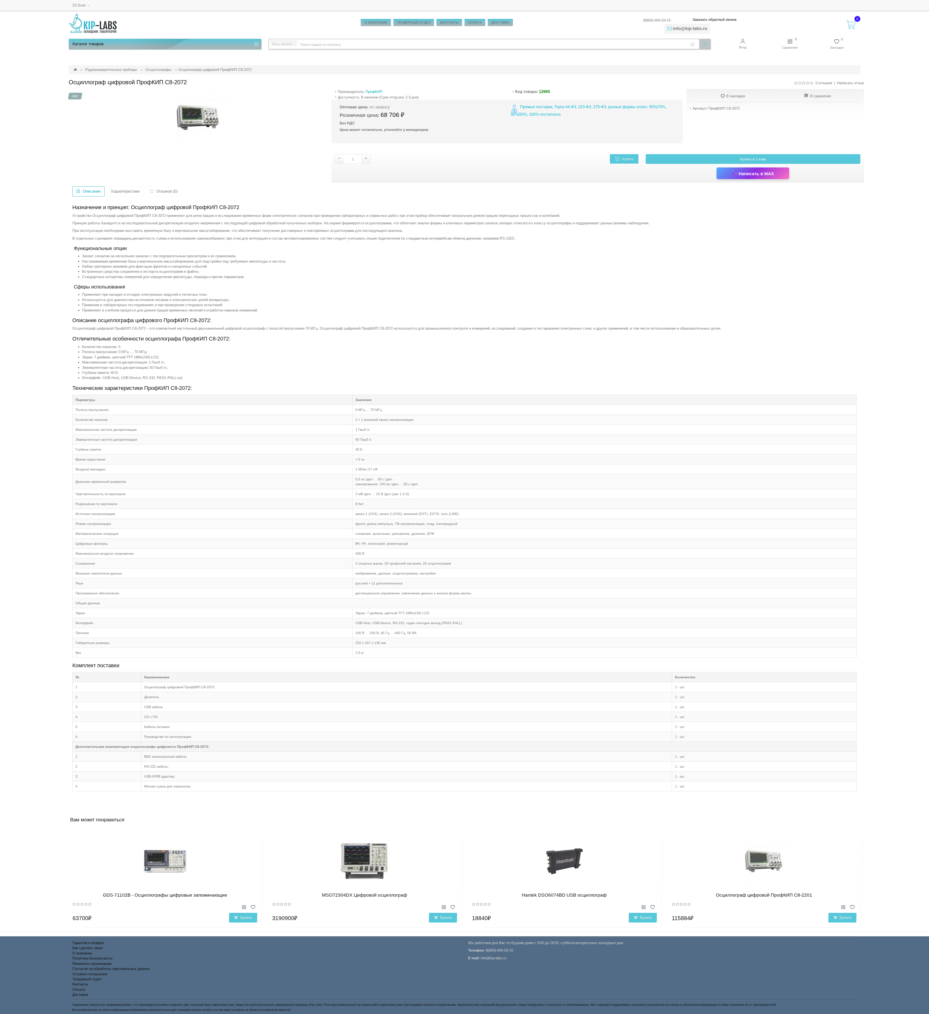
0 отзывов (824, 83)
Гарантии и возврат (88, 943)
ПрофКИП (374, 92)
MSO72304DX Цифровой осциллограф (364, 895)
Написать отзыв (850, 83)
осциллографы (559, 223)
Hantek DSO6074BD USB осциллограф (564, 895)
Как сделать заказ (87, 948)
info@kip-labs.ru (690, 28)
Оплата (78, 989)
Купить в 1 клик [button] (753, 159)
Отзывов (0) (167, 191)
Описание (92, 191)
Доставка (80, 994)
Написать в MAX (755, 173)
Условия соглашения (89, 974)
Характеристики (125, 191)
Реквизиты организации (92, 963)
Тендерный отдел (87, 979)
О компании (82, 953)
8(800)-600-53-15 (657, 20)
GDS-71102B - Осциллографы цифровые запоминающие (165, 895)
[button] (743, 44)
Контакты (80, 984)
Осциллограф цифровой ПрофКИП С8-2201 (764, 895)
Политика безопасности (92, 958)
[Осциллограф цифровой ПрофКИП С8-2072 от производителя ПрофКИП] (198, 117)
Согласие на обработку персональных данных (111, 969)
